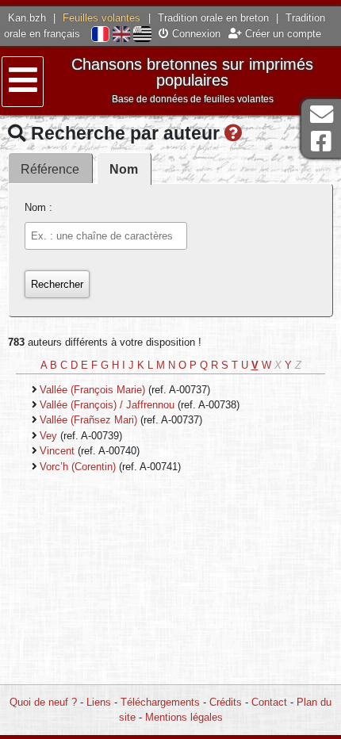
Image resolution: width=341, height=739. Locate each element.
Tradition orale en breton (213, 18)
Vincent (59, 451)
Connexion (194, 34)
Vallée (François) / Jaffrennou (109, 405)
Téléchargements (160, 702)
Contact (269, 702)
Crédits (225, 702)
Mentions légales (184, 717)
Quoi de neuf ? (43, 702)
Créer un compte (281, 34)
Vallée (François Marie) (94, 390)
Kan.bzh (27, 18)
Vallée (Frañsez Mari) (90, 420)
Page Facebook (321, 141)
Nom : (38, 207)
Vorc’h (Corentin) (79, 467)
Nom (123, 169)
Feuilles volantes (101, 18)
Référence (50, 169)
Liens (98, 702)
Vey (50, 436)
